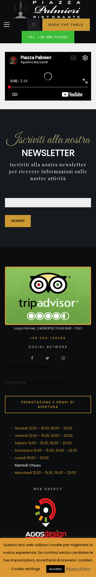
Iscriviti (17, 221)
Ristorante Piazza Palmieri (26, 367)
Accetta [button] (55, 569)
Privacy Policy (78, 568)
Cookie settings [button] (25, 568)
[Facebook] (32, 357)
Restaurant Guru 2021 (45, 382)
